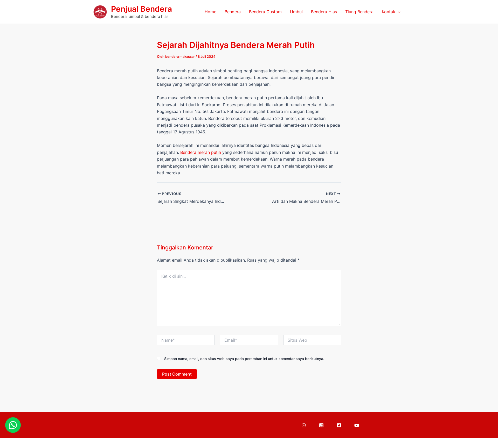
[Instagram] (321, 425)
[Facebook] (339, 425)
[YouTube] (356, 425)
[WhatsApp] (303, 425)
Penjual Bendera (141, 8)
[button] (397, 11)
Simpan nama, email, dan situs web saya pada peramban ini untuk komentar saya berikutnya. (244, 358)
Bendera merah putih (200, 152)
